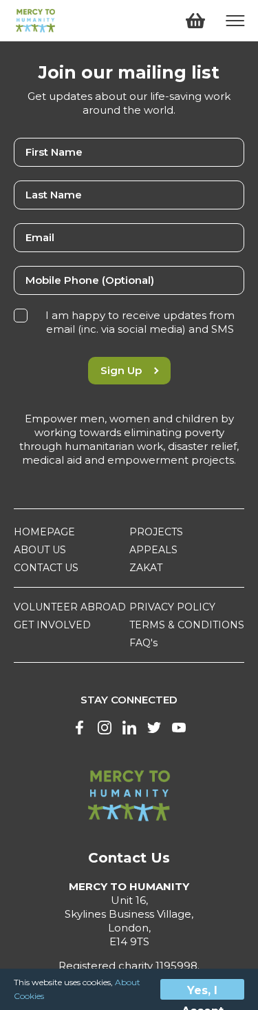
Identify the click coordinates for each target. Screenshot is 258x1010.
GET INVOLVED (52, 624)
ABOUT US (40, 549)
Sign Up (121, 370)
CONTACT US (46, 567)
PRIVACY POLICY (172, 606)
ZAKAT (145, 567)
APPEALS (153, 549)
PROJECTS (156, 531)
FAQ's (143, 642)
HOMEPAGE (44, 531)
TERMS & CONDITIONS (186, 624)
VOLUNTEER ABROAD (70, 606)
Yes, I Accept (203, 992)
